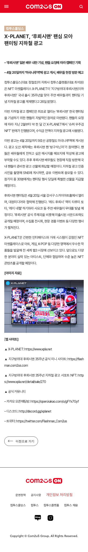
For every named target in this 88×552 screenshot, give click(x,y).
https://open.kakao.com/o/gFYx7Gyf (55, 401)
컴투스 (34, 505)
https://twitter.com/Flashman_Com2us (41, 421)
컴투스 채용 (71, 505)
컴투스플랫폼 (51, 505)
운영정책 (20, 495)
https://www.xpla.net (38, 349)
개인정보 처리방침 (59, 495)
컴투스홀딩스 (18, 505)
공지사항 (36, 495)
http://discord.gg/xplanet (34, 411)
